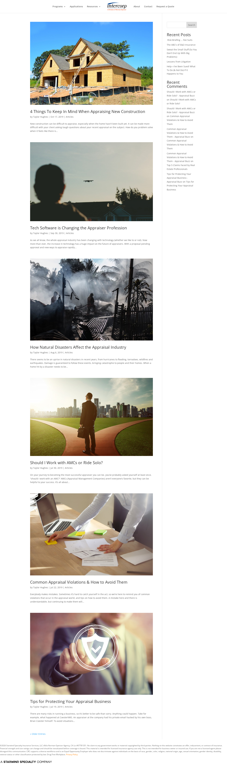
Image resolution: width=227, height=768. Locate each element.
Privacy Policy (72, 754)
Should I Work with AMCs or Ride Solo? (66, 462)
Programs (58, 6)
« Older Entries (38, 733)
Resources (92, 6)
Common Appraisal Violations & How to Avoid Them (78, 582)
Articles (70, 116)
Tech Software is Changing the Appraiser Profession (78, 228)
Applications (76, 6)
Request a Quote (165, 6)
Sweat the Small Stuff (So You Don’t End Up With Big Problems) (182, 53)
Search (191, 24)
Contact (148, 6)
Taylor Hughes (40, 116)
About (137, 6)
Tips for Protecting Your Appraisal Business (70, 701)
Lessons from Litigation (179, 61)
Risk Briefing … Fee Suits (179, 39)
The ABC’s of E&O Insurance (181, 44)
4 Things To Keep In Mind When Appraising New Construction (87, 111)
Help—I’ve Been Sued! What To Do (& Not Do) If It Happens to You (181, 70)
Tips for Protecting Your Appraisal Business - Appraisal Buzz (179, 177)
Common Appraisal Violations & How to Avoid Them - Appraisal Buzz (180, 133)
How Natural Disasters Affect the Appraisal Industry (78, 347)
